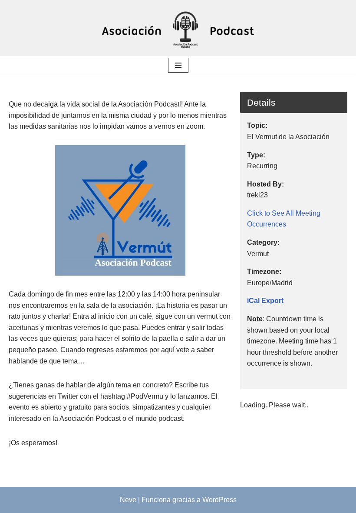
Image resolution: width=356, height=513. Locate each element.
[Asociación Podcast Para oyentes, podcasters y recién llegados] (178, 28)
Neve (128, 499)
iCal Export (265, 300)
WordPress (219, 499)
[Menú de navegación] (178, 65)
